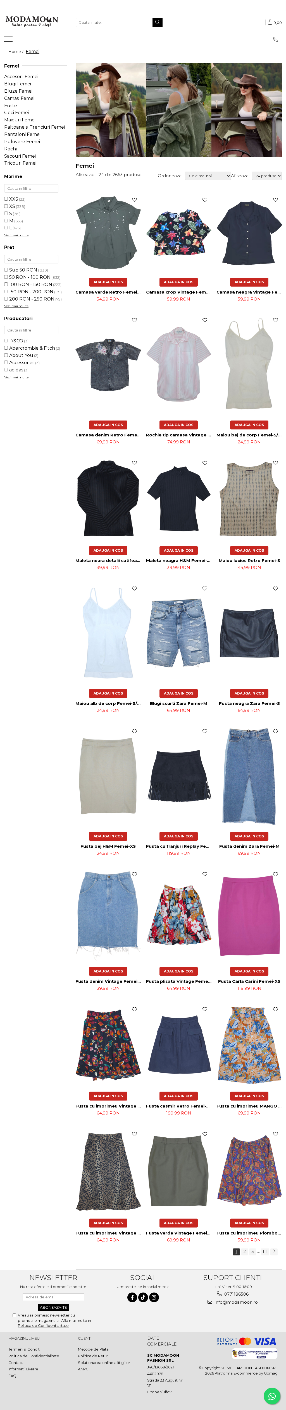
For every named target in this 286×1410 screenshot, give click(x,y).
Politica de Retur (93, 1356)
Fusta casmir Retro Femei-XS (179, 1106)
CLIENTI (84, 1338)
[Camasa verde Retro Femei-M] (108, 233)
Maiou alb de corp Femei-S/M (108, 703)
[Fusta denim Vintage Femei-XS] (108, 915)
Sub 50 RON (23, 270)
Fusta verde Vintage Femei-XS (179, 1233)
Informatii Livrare (23, 1369)
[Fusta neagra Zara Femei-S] (249, 633)
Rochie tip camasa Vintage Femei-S (179, 435)
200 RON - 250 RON (31, 299)
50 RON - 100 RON (30, 277)
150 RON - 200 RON (31, 291)
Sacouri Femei (20, 156)
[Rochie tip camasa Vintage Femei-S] (179, 364)
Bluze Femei (18, 91)
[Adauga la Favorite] (134, 200)
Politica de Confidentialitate (43, 1325)
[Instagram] (154, 1297)
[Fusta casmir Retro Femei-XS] (179, 1045)
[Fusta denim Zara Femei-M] (249, 776)
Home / (16, 51)
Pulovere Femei (22, 141)
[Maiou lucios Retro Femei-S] (249, 499)
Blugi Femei (17, 84)
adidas (16, 370)
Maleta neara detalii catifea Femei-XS (108, 560)
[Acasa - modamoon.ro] (32, 22)
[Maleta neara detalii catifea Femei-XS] (108, 499)
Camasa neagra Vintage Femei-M (249, 292)
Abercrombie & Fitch (32, 348)
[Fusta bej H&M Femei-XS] (108, 776)
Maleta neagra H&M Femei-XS (179, 560)
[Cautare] (157, 22)
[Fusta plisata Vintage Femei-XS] (179, 914)
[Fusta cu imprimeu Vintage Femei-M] (108, 1045)
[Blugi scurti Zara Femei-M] (179, 633)
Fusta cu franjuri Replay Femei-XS (179, 846)
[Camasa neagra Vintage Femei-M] (249, 233)
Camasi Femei (19, 98)
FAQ (12, 1375)
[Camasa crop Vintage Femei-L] (179, 233)
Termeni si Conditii (24, 1349)
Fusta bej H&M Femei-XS (108, 846)
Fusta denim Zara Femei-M (249, 846)
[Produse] (9, 41)
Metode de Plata (93, 1349)
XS (12, 206)
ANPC (83, 1369)
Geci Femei (16, 112)
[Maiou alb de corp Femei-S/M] (108, 633)
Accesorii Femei (21, 76)
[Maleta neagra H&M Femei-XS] (179, 498)
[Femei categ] (179, 110)
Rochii (11, 149)
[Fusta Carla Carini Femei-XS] (249, 915)
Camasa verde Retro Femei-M (108, 292)
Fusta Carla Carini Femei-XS (249, 981)
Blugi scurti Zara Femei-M (178, 703)
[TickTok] (143, 1297)
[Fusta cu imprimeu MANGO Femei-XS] (249, 1045)
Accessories (21, 362)
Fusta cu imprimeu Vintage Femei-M (108, 1106)
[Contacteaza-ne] (275, 39)
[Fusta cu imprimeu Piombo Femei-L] (249, 1170)
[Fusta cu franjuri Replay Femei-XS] (179, 776)
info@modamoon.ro (236, 1302)
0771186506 (236, 1294)
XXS (13, 199)
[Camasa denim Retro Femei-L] (108, 365)
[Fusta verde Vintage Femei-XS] (179, 1170)
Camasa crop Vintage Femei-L (179, 292)
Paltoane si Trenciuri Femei (34, 127)
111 (265, 1251)
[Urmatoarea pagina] (274, 1251)
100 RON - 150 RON (30, 284)
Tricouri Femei (20, 163)
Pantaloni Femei (22, 134)
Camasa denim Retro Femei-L (108, 435)
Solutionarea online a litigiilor (104, 1362)
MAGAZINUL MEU (24, 1338)
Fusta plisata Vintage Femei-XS (179, 981)
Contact (15, 1362)
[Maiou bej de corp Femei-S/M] (249, 364)
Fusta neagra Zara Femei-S (249, 703)
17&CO (16, 341)
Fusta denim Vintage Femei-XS (108, 981)
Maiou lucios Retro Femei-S (249, 560)
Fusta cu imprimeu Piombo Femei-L (249, 1233)
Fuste (10, 105)
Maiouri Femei (19, 119)
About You (21, 355)
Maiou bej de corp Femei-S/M (249, 435)
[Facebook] (132, 1297)
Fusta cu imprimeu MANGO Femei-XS (249, 1106)
